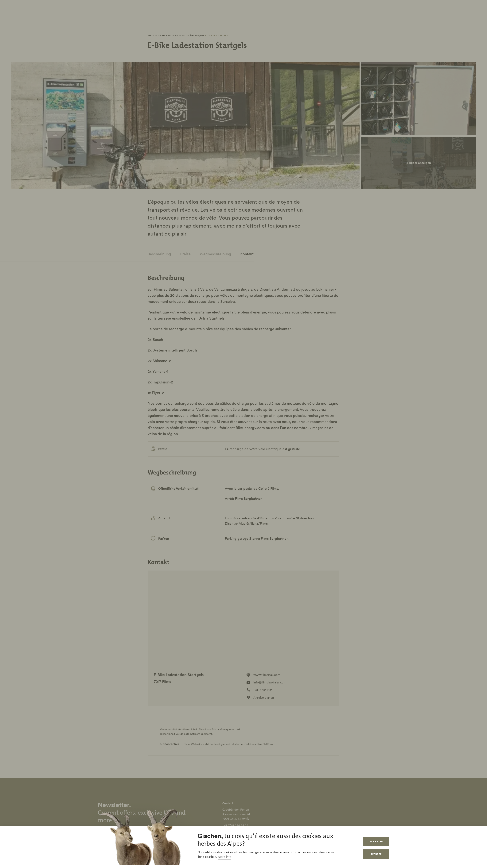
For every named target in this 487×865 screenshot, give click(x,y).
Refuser (376, 854)
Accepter (376, 841)
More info (224, 857)
